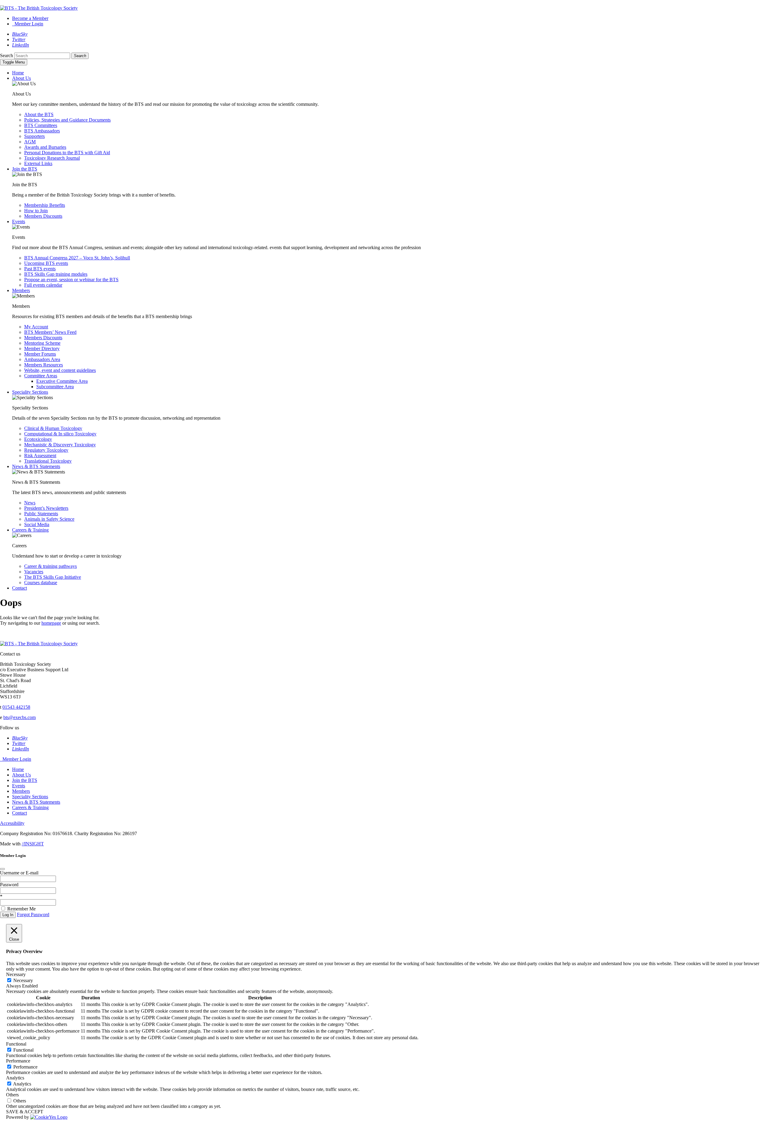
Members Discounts (43, 216)
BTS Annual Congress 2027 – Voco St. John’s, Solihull (77, 257)
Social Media (36, 524)
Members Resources (43, 364)
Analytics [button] (15, 1077)
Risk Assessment (40, 455)
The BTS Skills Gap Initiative (52, 577)
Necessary (23, 980)
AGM (30, 141)
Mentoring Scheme (42, 343)
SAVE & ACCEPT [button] (24, 1111)
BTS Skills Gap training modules (55, 274)
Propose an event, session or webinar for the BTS (71, 279)
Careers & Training (30, 529)
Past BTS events (40, 268)
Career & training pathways (50, 566)
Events (18, 221)
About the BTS (39, 114)
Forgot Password (33, 914)
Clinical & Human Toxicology (53, 428)
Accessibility (12, 823)
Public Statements (41, 513)
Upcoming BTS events (46, 263)
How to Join (36, 210)
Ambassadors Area (42, 359)
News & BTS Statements (36, 466)
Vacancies (33, 571)
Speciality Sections (30, 392)
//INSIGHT (33, 843)
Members (21, 290)
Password (9, 884)
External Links (38, 163)
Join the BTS (24, 168)
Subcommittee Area (55, 386)
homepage (51, 623)
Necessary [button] (16, 974)
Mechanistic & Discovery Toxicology (60, 444)
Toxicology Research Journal (52, 158)
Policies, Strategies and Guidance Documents (67, 119)
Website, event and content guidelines (60, 370)
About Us (21, 78)
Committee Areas (40, 375)
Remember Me (21, 908)
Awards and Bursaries (45, 147)
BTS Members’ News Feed (50, 332)
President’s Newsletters (46, 508)
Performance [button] (18, 1060)
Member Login (27, 23)
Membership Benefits (44, 205)
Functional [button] (16, 1043)
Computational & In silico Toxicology (60, 433)
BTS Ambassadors (42, 130)
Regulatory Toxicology (46, 450)
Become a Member (30, 18)
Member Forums (40, 353)
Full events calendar (43, 285)
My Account (36, 326)
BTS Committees (40, 125)
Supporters (34, 136)
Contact (19, 588)
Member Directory (42, 348)
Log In (7, 915)
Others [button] (12, 1094)
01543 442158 (16, 707)
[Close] (2, 869)
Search (6, 55)
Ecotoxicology (38, 439)
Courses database (40, 582)
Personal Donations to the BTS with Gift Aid (67, 152)
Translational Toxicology (48, 461)
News (29, 502)
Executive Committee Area (62, 381)
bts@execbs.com (19, 717)
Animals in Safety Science (49, 519)
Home (18, 72)
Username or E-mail (19, 872)
